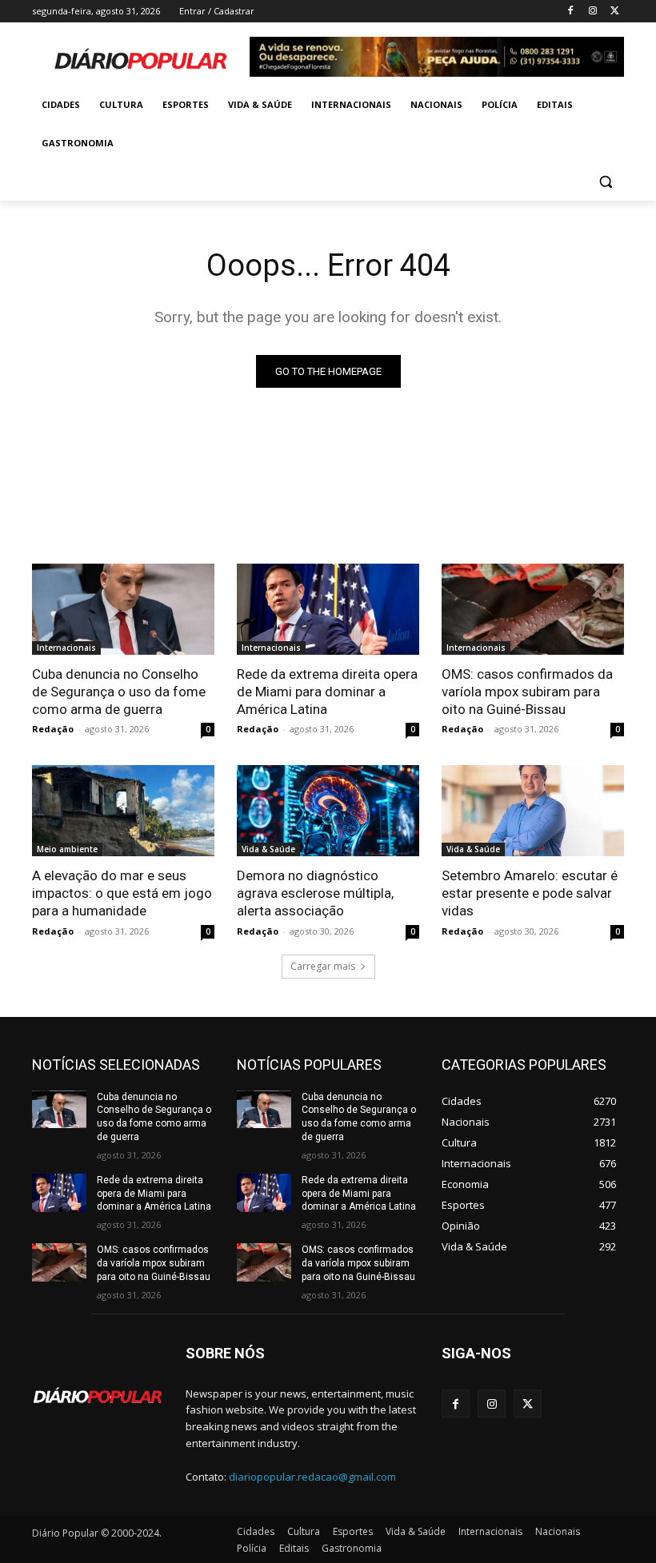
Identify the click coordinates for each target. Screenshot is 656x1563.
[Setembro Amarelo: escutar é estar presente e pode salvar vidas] (533, 810)
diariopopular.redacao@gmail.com (312, 1476)
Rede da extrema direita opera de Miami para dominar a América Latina (327, 691)
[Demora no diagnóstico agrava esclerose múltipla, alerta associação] (328, 810)
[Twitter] (615, 11)
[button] (605, 182)
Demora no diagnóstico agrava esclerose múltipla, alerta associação (315, 893)
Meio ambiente (67, 849)
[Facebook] (571, 11)
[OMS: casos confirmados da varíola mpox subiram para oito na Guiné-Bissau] (533, 609)
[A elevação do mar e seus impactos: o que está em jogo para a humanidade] (123, 810)
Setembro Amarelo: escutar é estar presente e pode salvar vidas (530, 893)
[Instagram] (592, 11)
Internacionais (66, 647)
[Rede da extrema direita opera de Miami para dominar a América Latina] (328, 609)
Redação (53, 729)
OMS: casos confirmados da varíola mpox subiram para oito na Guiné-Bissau (527, 691)
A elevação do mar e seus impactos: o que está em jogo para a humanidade (122, 893)
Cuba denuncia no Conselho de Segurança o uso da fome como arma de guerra (119, 691)
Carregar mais (322, 966)
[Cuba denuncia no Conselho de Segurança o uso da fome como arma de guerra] (123, 609)
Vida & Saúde (268, 849)
